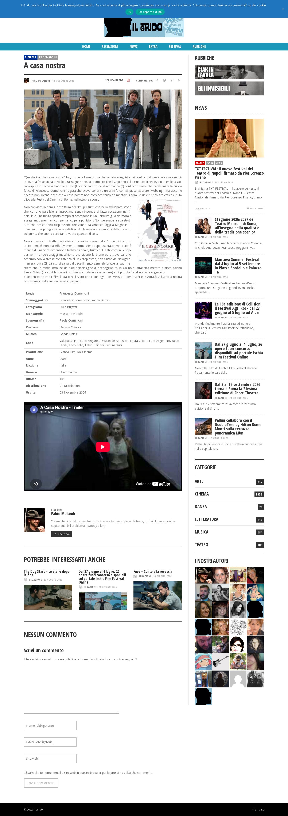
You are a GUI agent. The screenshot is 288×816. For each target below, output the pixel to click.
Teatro (200, 163)
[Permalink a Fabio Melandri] (203, 575)
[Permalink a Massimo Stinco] (203, 592)
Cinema (30, 57)
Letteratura (206, 519)
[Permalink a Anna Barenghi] (238, 644)
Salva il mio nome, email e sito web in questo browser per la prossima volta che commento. (90, 773)
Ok (129, 12)
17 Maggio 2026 (218, 438)
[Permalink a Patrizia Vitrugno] (220, 609)
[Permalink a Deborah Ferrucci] (203, 609)
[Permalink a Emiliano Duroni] (238, 575)
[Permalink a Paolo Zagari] (220, 644)
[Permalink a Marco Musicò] (203, 627)
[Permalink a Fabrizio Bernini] (255, 609)
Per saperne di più (150, 12)
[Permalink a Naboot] (220, 661)
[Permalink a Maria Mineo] (203, 661)
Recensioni (48, 57)
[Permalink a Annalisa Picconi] (255, 627)
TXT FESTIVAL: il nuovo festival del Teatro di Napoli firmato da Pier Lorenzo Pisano (229, 173)
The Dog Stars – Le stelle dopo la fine (47, 573)
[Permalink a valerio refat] (238, 678)
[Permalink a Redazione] (238, 627)
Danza (201, 506)
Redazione (35, 579)
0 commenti (257, 208)
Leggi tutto (201, 208)
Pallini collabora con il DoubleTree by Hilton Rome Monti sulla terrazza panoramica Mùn (238, 426)
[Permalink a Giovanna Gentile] (238, 609)
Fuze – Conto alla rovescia (152, 571)
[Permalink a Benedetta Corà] (238, 592)
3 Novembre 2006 (64, 80)
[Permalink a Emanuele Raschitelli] (255, 678)
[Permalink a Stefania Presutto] (238, 661)
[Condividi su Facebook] (157, 80)
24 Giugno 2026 (107, 586)
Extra (210, 163)
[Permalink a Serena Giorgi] (220, 592)
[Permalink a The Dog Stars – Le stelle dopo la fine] (48, 597)
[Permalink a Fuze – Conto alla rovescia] (157, 595)
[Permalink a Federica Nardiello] (220, 678)
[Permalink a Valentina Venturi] (220, 575)
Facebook (64, 534)
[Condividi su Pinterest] (179, 80)
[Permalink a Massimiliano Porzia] (203, 696)
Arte (199, 481)
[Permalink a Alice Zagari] (255, 661)
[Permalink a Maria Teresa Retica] (255, 575)
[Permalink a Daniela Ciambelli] (255, 592)
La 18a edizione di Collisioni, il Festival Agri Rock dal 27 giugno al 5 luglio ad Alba (238, 308)
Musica (201, 532)
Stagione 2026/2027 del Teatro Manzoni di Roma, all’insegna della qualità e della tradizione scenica (237, 225)
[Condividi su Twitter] (164, 80)
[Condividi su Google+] (172, 80)
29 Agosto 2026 (53, 579)
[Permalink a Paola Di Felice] (220, 627)
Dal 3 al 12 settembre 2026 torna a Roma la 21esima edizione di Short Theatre (237, 389)
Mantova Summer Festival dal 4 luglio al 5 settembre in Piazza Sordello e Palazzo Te (238, 266)
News (219, 163)
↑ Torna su (258, 809)
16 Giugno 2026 (162, 576)
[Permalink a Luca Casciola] (203, 678)
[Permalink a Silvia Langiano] (255, 644)
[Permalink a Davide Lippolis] (203, 644)
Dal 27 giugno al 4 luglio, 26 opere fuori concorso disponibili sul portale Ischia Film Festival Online (102, 577)
